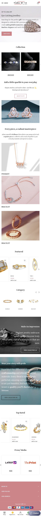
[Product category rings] (28, 303)
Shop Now (11, 75)
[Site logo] (20, 3)
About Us (20, 96)
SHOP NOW (6, 34)
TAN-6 (12, 276)
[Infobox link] (20, 159)
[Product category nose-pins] (15, 303)
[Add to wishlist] (5, 260)
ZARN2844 (14, 437)
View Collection (29, 350)
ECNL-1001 (34, 437)
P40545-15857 (33, 276)
